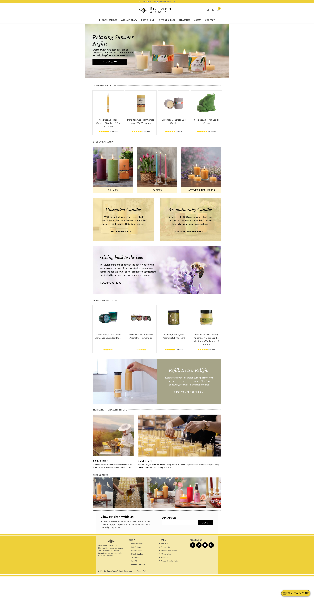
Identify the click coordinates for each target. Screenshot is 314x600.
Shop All (134, 561)
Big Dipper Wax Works (112, 571)
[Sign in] (212, 9)
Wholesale (165, 557)
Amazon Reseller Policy (169, 561)
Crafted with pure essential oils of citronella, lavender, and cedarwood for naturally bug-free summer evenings (112, 52)
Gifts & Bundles (137, 554)
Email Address (169, 518)
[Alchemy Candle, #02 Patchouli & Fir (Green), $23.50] (173, 317)
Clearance (134, 557)
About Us (164, 544)
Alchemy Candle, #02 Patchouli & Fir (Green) (173, 336)
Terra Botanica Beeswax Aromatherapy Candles (141, 336)
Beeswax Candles (137, 544)
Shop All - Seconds (138, 564)
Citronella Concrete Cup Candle (174, 121)
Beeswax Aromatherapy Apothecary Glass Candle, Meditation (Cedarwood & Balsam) (206, 339)
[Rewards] (295, 593)
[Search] (207, 9)
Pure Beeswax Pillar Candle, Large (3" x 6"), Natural (141, 121)
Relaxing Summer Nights (113, 40)
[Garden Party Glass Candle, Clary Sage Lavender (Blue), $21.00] (108, 317)
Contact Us (165, 547)
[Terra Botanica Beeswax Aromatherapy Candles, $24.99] (140, 317)
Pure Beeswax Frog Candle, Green (206, 121)
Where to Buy (166, 554)
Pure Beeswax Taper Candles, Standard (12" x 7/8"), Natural (108, 123)
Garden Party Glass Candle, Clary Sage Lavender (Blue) (108, 336)
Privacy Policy (142, 571)
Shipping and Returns (169, 550)
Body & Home (136, 547)
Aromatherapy (136, 550)
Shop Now (110, 61)
